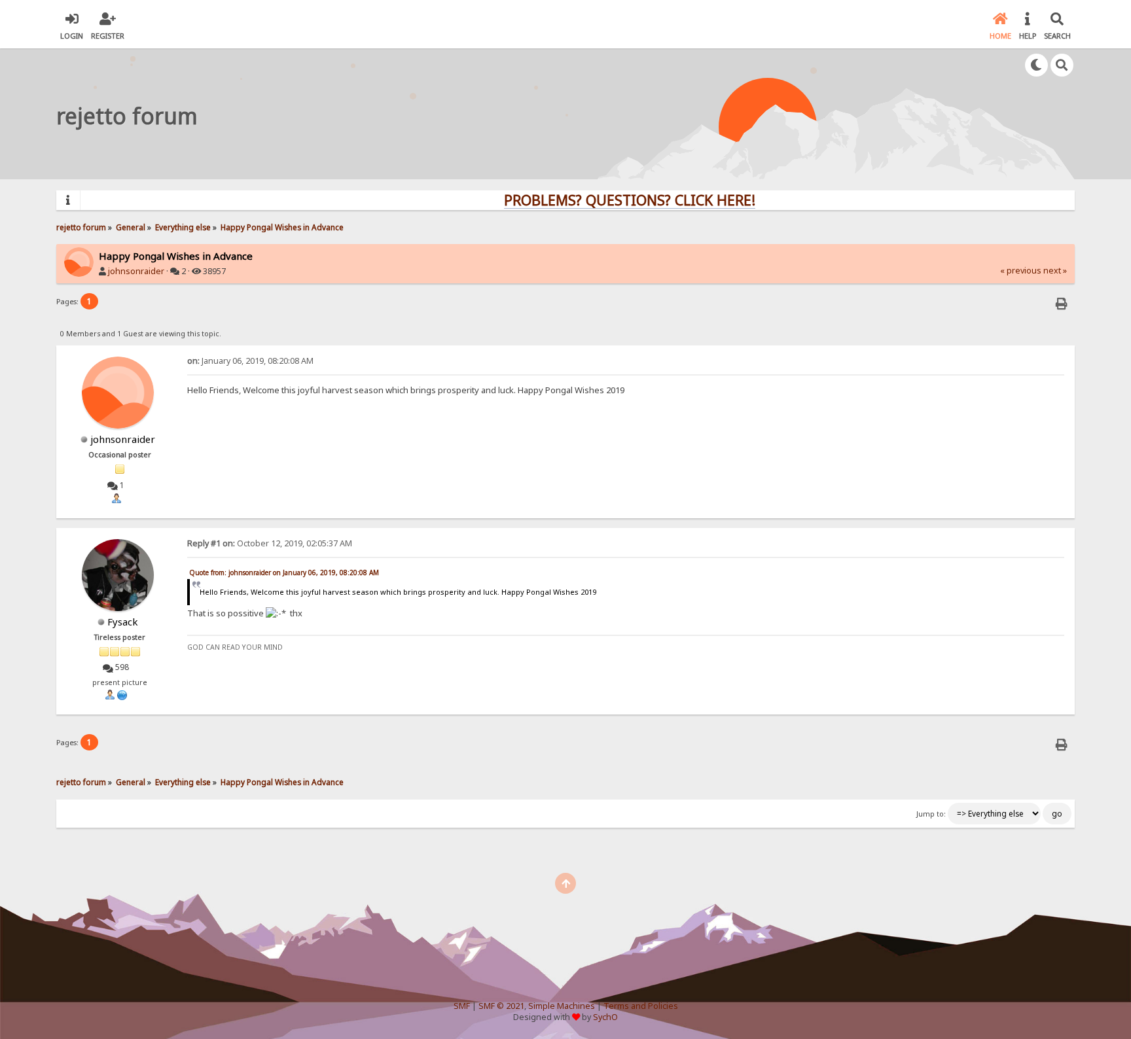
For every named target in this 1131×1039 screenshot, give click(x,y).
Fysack (122, 621)
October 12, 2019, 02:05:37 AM (269, 543)
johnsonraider (136, 271)
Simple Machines (561, 1006)
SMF (462, 1006)
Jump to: (931, 814)
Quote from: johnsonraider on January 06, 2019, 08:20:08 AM (284, 572)
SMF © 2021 (501, 1006)
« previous (1020, 270)
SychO (605, 1017)
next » (1055, 270)
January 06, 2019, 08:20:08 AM (250, 360)
